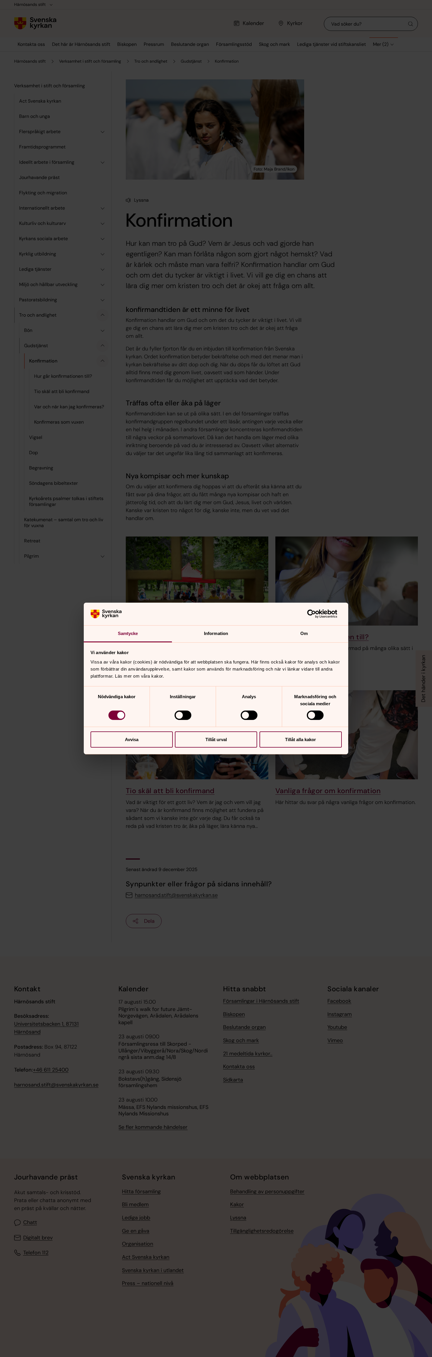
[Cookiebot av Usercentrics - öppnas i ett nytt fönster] (316, 613)
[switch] (183, 715)
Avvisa (131, 739)
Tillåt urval (216, 739)
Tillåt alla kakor (300, 739)
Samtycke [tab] (128, 633)
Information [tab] (216, 633)
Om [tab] (304, 633)
